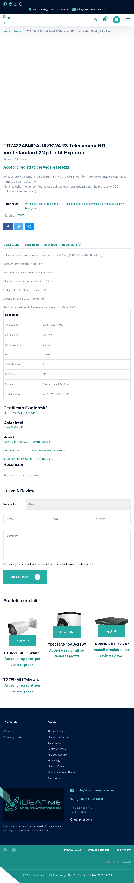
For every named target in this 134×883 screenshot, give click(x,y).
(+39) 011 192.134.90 (90, 799)
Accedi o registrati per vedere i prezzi (36, 167)
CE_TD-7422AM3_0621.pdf (19, 412)
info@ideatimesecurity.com (96, 790)
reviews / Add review (14, 159)
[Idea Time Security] (7, 19)
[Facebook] (8, 226)
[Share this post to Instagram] (29, 226)
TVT (21, 215)
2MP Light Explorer (35, 203)
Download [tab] (50, 244)
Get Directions (83, 819)
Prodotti (18, 31)
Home (6, 31)
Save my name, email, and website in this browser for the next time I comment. (50, 564)
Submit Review (19, 576)
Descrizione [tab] (11, 244)
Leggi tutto (22, 640)
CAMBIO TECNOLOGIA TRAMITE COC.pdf (27, 441)
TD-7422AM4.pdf (13, 427)
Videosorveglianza (92, 203)
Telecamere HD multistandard (64, 203)
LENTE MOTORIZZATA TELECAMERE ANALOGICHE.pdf (34, 450)
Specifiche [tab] (32, 244)
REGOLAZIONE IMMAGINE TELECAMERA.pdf (28, 459)
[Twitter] (18, 226)
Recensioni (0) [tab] (71, 244)
